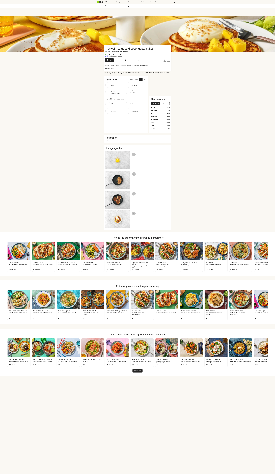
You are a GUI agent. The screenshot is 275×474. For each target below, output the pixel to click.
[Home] (103, 6)
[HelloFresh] (100, 2)
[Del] (168, 60)
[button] (125, 79)
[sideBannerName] (160, 85)
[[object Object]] (164, 60)
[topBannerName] (137, 12)
